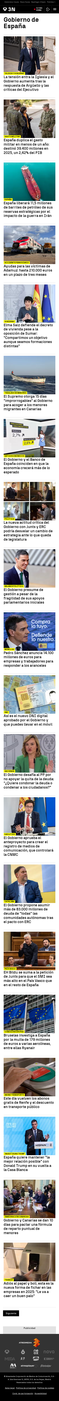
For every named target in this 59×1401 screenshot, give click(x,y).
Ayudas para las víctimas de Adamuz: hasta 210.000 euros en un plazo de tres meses (28, 270)
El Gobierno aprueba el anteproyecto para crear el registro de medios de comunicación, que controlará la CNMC (28, 846)
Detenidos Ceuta (12, 2)
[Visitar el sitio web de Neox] (36, 1352)
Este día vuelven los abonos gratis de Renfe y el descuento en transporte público (29, 1102)
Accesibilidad (40, 1393)
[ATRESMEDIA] (29, 1342)
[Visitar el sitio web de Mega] (10, 1359)
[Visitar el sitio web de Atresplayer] (29, 1366)
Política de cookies (45, 1388)
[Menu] (55, 9)
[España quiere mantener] (29, 1136)
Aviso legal (10, 1388)
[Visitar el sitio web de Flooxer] (46, 1366)
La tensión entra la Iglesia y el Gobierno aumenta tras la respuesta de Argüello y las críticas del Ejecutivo (29, 83)
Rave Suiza (25, 2)
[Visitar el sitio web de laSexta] (23, 1352)
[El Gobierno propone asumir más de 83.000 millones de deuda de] (29, 884)
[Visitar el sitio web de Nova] (49, 1352)
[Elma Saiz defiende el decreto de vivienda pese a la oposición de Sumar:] (29, 304)
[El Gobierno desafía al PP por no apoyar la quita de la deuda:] (29, 753)
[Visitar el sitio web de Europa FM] (49, 1359)
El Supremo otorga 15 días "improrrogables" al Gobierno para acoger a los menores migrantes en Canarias (28, 402)
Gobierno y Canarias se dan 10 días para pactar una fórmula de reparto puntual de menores (28, 1226)
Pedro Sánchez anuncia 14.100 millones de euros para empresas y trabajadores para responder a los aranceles (29, 659)
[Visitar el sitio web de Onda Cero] (36, 1359)
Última (39, 9)
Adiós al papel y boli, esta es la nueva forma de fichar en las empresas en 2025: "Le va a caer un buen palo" (29, 1289)
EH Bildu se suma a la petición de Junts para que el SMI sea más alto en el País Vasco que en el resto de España (28, 978)
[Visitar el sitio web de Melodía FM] (13, 1366)
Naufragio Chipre (38, 2)
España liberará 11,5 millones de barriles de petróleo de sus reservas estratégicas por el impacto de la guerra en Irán (28, 209)
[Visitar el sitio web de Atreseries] (23, 1359)
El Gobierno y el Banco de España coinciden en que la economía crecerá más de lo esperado (27, 465)
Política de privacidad (26, 1388)
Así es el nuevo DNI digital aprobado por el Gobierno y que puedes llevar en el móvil (28, 720)
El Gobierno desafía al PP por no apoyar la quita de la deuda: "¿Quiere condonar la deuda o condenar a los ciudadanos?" (29, 781)
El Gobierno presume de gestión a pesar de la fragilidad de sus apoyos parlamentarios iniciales (24, 596)
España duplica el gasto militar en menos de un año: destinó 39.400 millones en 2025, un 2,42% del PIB (26, 146)
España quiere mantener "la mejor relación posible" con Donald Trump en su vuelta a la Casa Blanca (27, 1163)
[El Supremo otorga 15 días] (29, 375)
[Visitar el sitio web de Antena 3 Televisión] (10, 1352)
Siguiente (11, 1313)
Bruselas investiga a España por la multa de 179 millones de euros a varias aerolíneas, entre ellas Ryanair (27, 1041)
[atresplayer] (48, 9)
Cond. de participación (22, 1393)
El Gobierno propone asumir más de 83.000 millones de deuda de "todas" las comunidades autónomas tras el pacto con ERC (28, 913)
